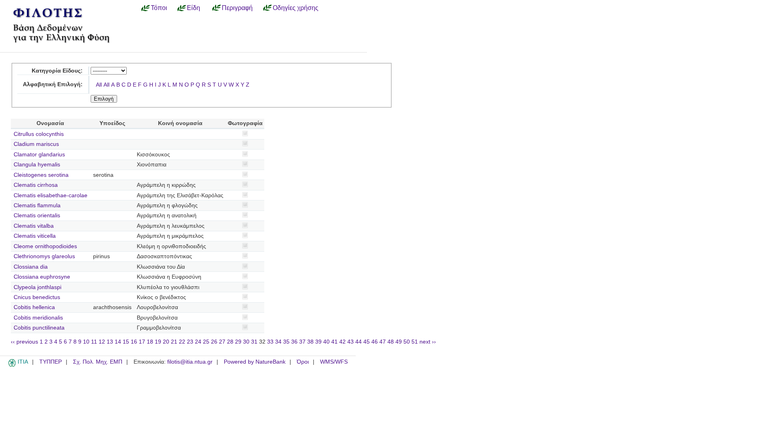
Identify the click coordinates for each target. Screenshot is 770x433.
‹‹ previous (24, 342)
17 (142, 342)
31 (254, 342)
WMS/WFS (334, 362)
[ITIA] (12, 365)
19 (158, 342)
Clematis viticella (35, 236)
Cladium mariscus (36, 144)
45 (366, 342)
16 (134, 342)
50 (406, 342)
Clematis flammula (37, 205)
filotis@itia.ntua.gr (190, 362)
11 (94, 342)
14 (118, 342)
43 (350, 342)
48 (390, 342)
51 (414, 342)
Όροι (303, 362)
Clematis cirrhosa (36, 185)
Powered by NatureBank (255, 362)
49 (398, 342)
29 (238, 342)
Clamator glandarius (39, 155)
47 (382, 342)
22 (182, 342)
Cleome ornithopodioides (45, 246)
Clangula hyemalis (37, 165)
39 (318, 342)
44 (358, 342)
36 (294, 342)
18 (150, 342)
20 (166, 342)
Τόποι (159, 7)
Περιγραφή (237, 7)
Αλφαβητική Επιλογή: (53, 84)
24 (198, 342)
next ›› (427, 342)
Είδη (193, 7)
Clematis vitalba (34, 226)
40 (326, 342)
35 (286, 342)
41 (334, 342)
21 (174, 342)
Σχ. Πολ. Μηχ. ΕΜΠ (97, 362)
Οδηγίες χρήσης (295, 7)
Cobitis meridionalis (38, 318)
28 (230, 342)
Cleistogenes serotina (41, 175)
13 (110, 342)
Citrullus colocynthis (39, 134)
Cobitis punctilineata (39, 328)
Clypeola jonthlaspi (37, 287)
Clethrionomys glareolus (44, 256)
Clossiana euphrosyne (42, 277)
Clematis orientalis (37, 215)
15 (126, 342)
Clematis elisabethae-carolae (50, 195)
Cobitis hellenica (34, 307)
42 (342, 342)
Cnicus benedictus (37, 297)
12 (102, 342)
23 (190, 342)
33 (270, 342)
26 (214, 342)
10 (86, 342)
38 (310, 342)
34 (278, 342)
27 (222, 342)
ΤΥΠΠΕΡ (50, 362)
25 (206, 342)
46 (374, 342)
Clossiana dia (31, 267)
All (99, 85)
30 (246, 342)
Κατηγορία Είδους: (57, 71)
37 (302, 342)
